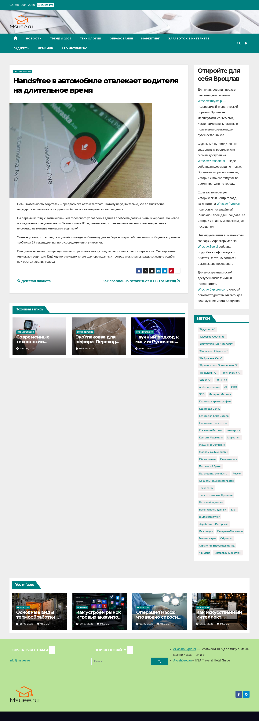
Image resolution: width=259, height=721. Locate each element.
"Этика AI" (205, 379)
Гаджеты (22, 48)
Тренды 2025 (60, 38)
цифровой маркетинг (227, 552)
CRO (234, 387)
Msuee (44, 624)
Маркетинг (150, 38)
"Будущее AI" (207, 329)
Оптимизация (228, 459)
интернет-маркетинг (230, 531)
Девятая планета (36, 281)
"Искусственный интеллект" (216, 343)
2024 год (221, 379)
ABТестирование (209, 387)
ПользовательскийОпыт (213, 473)
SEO (202, 394)
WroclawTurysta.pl (210, 101)
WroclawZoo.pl (208, 246)
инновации (206, 531)
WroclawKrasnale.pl (211, 161)
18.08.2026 (27, 624)
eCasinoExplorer (184, 649)
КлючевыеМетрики (210, 430)
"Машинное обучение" (213, 351)
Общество (23, 607)
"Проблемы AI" (208, 372)
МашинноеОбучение (212, 444)
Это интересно (74, 48)
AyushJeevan (182, 660)
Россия (237, 473)
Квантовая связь (209, 408)
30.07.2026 (87, 624)
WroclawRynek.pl (228, 203)
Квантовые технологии (213, 423)
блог (233, 509)
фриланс (204, 552)
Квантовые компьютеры (214, 415)
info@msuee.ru (19, 660)
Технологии (90, 38)
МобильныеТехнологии (213, 451)
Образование (121, 38)
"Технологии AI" (231, 372)
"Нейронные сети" (210, 358)
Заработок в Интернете (188, 38)
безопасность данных (212, 509)
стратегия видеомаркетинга (217, 545)
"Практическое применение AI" (218, 365)
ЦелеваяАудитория (211, 502)
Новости (34, 38)
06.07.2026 (207, 624)
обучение (226, 538)
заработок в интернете (213, 523)
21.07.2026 (147, 624)
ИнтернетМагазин (220, 394)
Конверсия (233, 430)
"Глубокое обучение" (212, 336)
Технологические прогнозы (216, 495)
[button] (238, 43)
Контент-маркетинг (211, 437)
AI (225, 387)
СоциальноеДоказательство (216, 480)
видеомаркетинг (209, 516)
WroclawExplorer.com (212, 289)
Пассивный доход (210, 466)
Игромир (45, 48)
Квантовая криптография (215, 401)
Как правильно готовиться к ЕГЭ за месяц (140, 281)
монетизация (207, 538)
